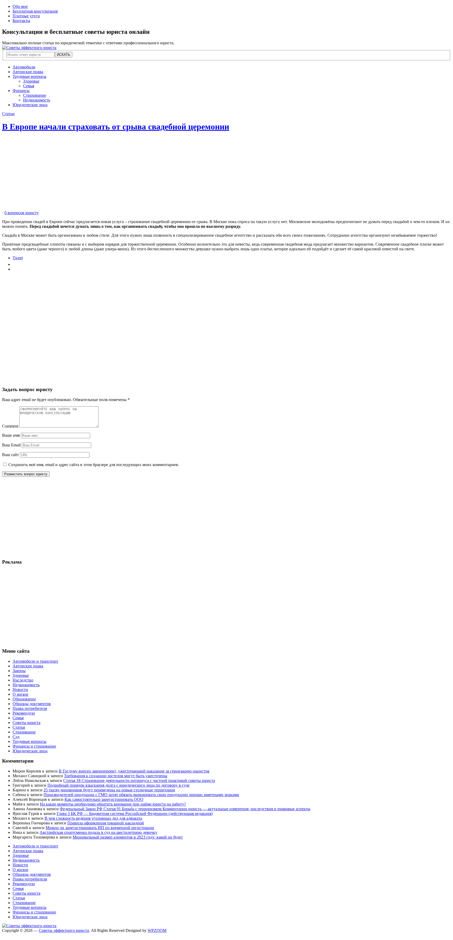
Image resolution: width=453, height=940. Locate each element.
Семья (28, 86)
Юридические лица (30, 104)
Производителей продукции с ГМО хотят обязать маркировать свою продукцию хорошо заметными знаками (141, 794)
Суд (16, 736)
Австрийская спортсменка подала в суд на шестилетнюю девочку (98, 832)
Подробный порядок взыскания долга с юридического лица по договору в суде (118, 785)
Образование (24, 699)
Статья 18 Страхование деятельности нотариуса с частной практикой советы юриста (139, 780)
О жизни (20, 694)
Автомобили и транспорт (35, 661)
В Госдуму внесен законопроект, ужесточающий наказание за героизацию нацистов (134, 771)
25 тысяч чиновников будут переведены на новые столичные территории (109, 790)
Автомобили (24, 67)
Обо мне (20, 6)
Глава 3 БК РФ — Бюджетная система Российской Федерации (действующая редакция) (135, 813)
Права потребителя (30, 708)
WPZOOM (157, 930)
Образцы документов (32, 703)
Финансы (21, 90)
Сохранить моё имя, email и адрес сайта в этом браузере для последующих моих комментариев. (93, 464)
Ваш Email (11, 445)
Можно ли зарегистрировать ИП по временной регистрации (100, 827)
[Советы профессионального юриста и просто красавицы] (29, 47)
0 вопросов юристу (21, 212)
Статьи (8, 113)
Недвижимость (36, 100)
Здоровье (31, 81)
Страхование (34, 95)
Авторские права (28, 71)
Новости (20, 689)
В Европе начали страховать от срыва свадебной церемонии (115, 126)
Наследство (23, 680)
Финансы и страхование (34, 746)
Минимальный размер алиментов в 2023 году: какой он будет (128, 837)
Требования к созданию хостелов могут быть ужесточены (115, 776)
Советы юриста (26, 722)
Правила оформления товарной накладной (105, 823)
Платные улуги (26, 16)
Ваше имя (11, 435)
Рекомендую (24, 713)
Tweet (18, 258)
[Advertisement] (159, 173)
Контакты (21, 20)
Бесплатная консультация (35, 11)
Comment (10, 426)
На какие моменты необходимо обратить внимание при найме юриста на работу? (113, 804)
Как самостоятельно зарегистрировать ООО (103, 799)
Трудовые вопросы (29, 76)
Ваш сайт (10, 454)
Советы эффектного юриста (64, 930)
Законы (19, 670)
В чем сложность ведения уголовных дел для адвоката (93, 818)
